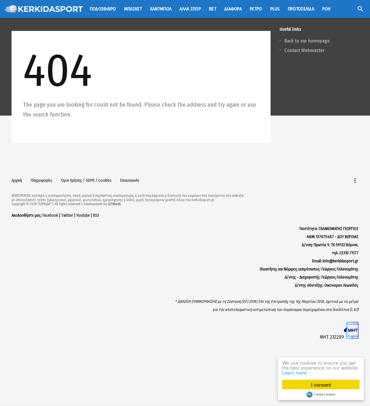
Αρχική (17, 180)
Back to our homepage (307, 41)
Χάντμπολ (160, 9)
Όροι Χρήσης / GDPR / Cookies (86, 180)
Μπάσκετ (133, 9)
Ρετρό (256, 9)
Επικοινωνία (129, 180)
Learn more (294, 372)
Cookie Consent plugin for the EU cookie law (320, 394)
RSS (96, 215)
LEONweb (114, 204)
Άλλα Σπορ (190, 9)
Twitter (67, 215)
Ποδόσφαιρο (103, 9)
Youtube (83, 215)
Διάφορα (233, 9)
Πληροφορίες (41, 180)
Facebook (50, 215)
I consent (321, 384)
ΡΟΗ (326, 9)
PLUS (275, 9)
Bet (212, 9)
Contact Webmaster (304, 50)
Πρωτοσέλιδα (301, 9)
